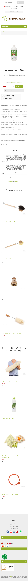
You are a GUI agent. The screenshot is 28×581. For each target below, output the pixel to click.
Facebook (8, 531)
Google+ (17, 531)
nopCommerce (16, 578)
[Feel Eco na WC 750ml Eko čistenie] (14, 404)
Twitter (14, 531)
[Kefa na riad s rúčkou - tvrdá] (14, 244)
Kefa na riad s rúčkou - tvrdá (9, 259)
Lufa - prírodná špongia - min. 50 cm (10, 382)
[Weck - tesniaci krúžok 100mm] (14, 479)
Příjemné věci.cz (8, 6)
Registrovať (16, 6)
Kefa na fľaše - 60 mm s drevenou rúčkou (11, 333)
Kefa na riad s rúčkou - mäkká (9, 222)
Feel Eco (17, 79)
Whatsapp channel (20, 531)
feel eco (16, 181)
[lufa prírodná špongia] (14, 367)
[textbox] (10, 2)
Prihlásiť (22, 6)
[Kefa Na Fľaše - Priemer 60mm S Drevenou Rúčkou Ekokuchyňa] (14, 318)
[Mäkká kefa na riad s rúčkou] (14, 207)
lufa (17, 126)
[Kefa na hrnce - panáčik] (14, 281)
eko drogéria (10, 181)
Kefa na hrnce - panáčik (7, 296)
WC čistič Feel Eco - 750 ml (8, 419)
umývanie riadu (5, 179)
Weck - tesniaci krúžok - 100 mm (10, 494)
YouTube (11, 531)
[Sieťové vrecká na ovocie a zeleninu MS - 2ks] (14, 441)
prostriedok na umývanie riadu (17, 179)
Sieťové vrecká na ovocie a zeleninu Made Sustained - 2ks (12, 456)
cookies (11, 576)
